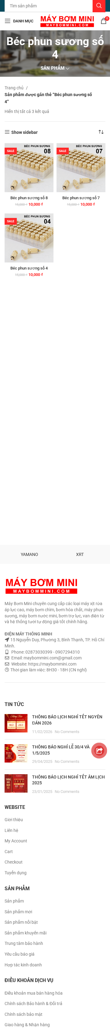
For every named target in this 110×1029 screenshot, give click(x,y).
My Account (16, 840)
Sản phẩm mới (18, 911)
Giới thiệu (14, 819)
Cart (9, 851)
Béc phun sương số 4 (29, 268)
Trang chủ (14, 87)
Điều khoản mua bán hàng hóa (34, 993)
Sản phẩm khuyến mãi (25, 932)
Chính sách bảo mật (23, 1014)
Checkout (14, 862)
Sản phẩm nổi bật (21, 922)
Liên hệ (11, 830)
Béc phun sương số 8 (29, 198)
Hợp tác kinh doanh (23, 964)
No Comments (67, 731)
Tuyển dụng (16, 872)
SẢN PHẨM (52, 68)
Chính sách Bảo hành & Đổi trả (33, 1003)
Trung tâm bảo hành (24, 943)
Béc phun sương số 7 (81, 198)
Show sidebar (24, 132)
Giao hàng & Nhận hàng (27, 1024)
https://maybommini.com (51, 664)
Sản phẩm (14, 901)
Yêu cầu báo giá (20, 954)
